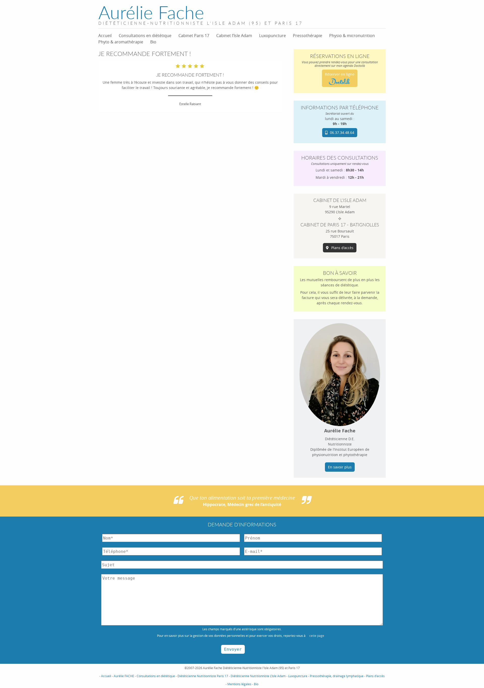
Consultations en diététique (145, 35)
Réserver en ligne (339, 74)
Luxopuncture (272, 35)
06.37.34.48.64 (342, 132)
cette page (316, 636)
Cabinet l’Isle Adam (234, 35)
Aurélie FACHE (124, 676)
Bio (153, 42)
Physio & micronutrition (352, 35)
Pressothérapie (307, 35)
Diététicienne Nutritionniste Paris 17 (202, 676)
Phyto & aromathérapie (120, 42)
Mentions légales (239, 684)
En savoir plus (340, 467)
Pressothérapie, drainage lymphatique (337, 676)
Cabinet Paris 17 (193, 35)
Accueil (105, 35)
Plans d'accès (342, 247)
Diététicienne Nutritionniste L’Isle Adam (258, 676)
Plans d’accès (375, 676)
